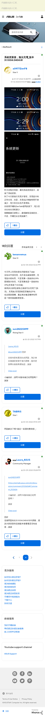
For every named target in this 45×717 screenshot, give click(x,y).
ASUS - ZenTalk (14, 17)
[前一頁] (14, 558)
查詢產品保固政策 (12, 593)
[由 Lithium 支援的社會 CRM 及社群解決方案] (37, 712)
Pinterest (29, 678)
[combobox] (22, 32)
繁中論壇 (9, 694)
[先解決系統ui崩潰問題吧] (41, 247)
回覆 (22, 232)
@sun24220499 (15, 352)
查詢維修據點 (10, 583)
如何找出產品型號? (12, 577)
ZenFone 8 (7, 47)
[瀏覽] (4, 17)
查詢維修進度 (10, 587)
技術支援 (8, 603)
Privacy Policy (27, 699)
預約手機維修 (10, 625)
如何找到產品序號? (12, 580)
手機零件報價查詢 (12, 597)
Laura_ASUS (13, 346)
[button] (8, 225)
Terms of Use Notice (10, 699)
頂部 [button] (7, 711)
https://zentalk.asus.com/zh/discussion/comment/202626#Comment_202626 (22, 486)
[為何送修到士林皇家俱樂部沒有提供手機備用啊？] (37, 247)
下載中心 (8, 600)
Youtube (14, 678)
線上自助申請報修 (12, 632)
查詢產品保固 (10, 590)
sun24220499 (14, 477)
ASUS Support (10, 654)
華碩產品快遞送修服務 (14, 628)
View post (12, 371)
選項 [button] (41, 47)
